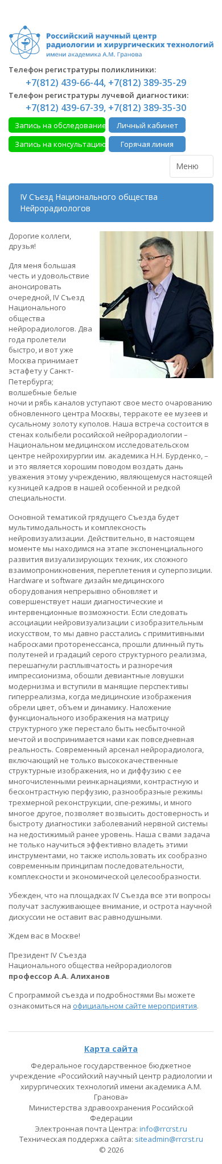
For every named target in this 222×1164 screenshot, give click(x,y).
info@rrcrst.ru (163, 1129)
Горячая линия (147, 144)
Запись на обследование (60, 125)
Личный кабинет (147, 125)
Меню (188, 166)
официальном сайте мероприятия (135, 1006)
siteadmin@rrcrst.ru (169, 1139)
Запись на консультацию (60, 144)
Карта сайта (111, 1048)
